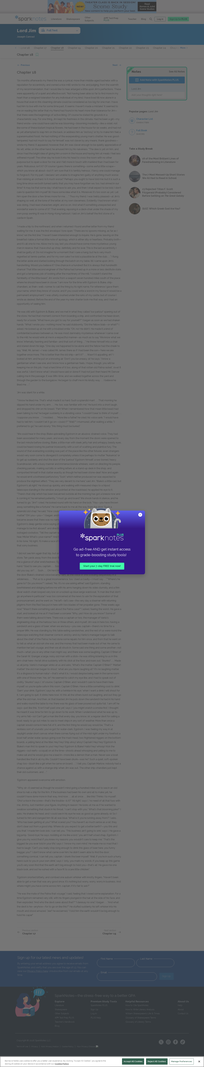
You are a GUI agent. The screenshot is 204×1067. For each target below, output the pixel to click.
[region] (102, 1061)
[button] (140, 515)
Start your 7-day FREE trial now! (102, 566)
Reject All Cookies (157, 1061)
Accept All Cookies (133, 1061)
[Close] (199, 1061)
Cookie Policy (62, 1064)
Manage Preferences (181, 1061)
